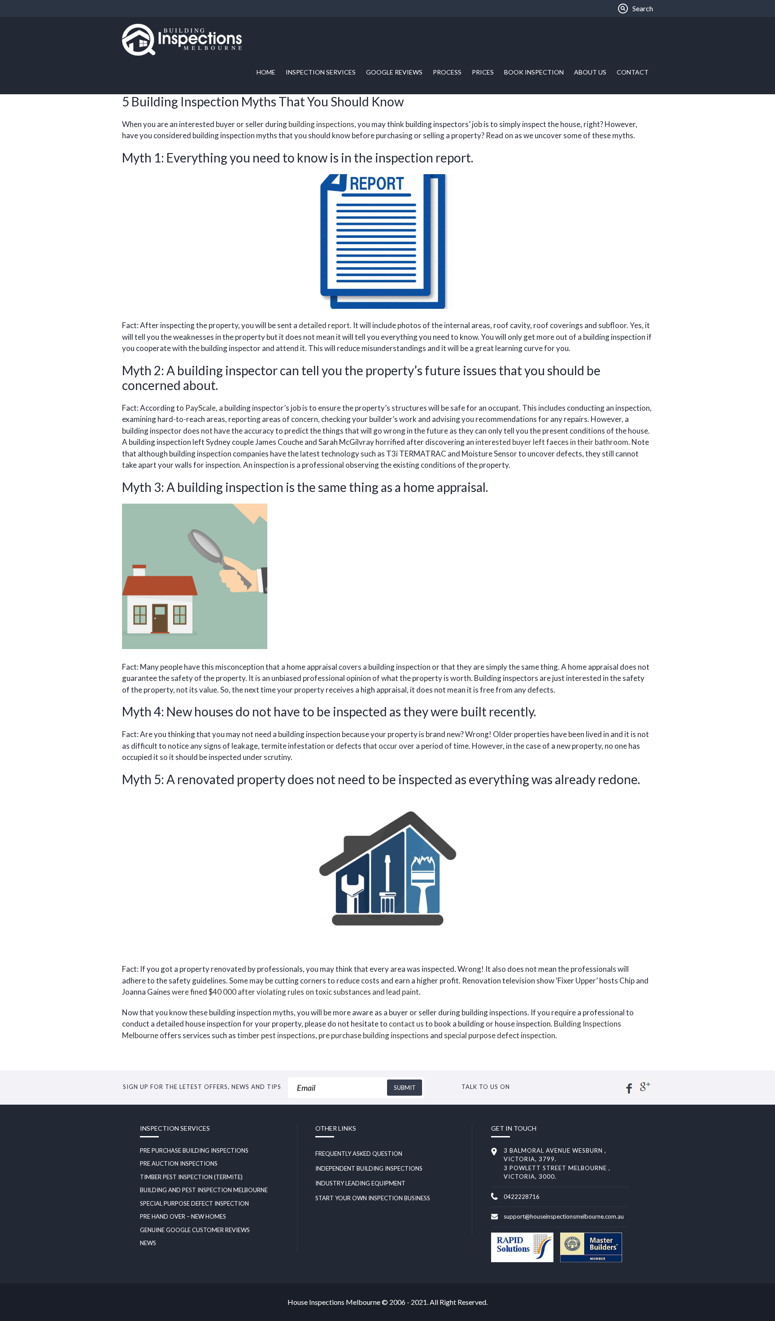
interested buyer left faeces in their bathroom (551, 442)
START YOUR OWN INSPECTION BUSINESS (372, 1198)
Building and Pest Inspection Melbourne (204, 1190)
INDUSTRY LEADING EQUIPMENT (360, 1183)
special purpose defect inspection (499, 1035)
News (148, 1242)
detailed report (324, 325)
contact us (406, 1023)
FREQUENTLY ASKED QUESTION (358, 1153)
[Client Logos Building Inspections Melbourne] (522, 1260)
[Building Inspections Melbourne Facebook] (629, 1092)
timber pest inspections (276, 1035)
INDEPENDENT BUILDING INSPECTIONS (368, 1168)
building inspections (321, 124)
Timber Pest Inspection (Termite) (191, 1177)
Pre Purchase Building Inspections (194, 1150)
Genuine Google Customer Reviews (195, 1229)
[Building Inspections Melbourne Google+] (644, 1092)
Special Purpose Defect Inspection (194, 1203)
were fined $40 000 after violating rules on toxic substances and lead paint (295, 991)
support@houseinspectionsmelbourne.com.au (564, 1216)
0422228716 (522, 1196)
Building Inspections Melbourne (189, 40)
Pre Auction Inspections (179, 1163)
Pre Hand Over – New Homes (183, 1216)
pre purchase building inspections (373, 1035)
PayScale (200, 408)
